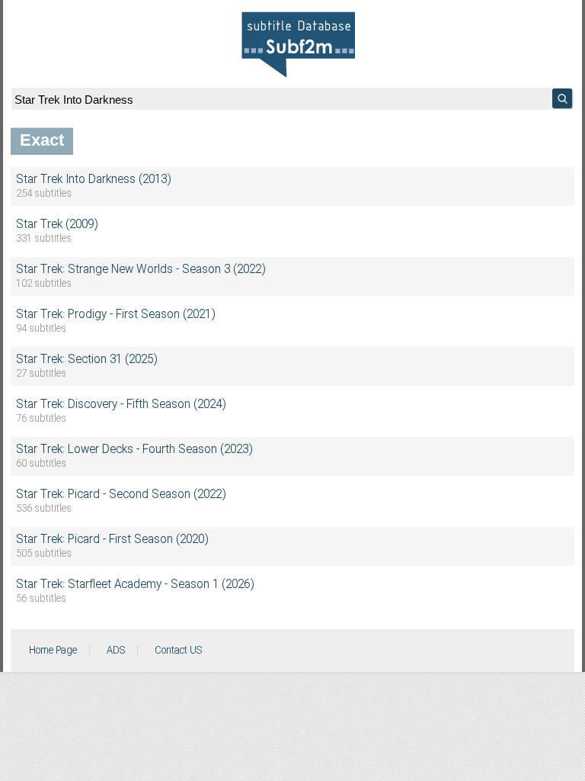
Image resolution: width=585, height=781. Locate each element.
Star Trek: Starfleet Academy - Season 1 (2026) (135, 585)
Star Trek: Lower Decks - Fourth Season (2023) (134, 450)
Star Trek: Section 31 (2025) (86, 360)
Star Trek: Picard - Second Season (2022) (120, 495)
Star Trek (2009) (57, 225)
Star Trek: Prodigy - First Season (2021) (115, 315)
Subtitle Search (562, 98)
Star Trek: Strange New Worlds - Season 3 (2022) (140, 270)
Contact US (178, 650)
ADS (116, 650)
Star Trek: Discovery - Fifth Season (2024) (120, 405)
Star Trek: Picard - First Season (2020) (112, 540)
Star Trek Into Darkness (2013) (93, 180)
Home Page (53, 650)
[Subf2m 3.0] (298, 44)
